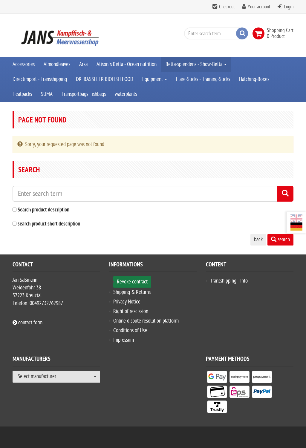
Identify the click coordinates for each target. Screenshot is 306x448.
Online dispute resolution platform (146, 321)
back (258, 240)
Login (288, 7)
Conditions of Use (130, 330)
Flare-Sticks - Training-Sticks (203, 79)
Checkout (227, 7)
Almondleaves (57, 64)
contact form (29, 323)
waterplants (126, 94)
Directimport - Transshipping (40, 79)
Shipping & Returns (132, 292)
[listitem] (217, 378)
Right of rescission (130, 311)
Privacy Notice (126, 302)
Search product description (43, 210)
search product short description (49, 224)
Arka (83, 64)
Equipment (153, 79)
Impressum (123, 340)
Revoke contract (132, 282)
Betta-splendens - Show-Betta (195, 64)
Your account (259, 7)
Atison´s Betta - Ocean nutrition (127, 64)
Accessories (24, 64)
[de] (296, 227)
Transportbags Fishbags (84, 94)
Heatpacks (22, 94)
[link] (260, 33)
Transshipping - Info (229, 281)
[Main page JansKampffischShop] (56, 35)
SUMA (47, 94)
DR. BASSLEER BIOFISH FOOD (104, 79)
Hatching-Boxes (254, 79)
